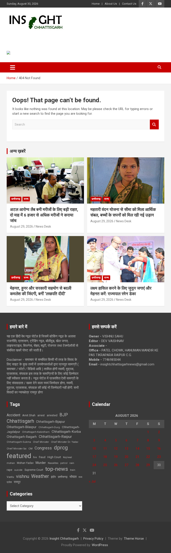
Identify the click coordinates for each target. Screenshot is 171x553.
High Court (54, 457)
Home (96, 3)
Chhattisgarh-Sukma (19, 442)
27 (126, 465)
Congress (43, 448)
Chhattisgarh (20, 421)
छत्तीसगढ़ (15, 198)
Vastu (10, 477)
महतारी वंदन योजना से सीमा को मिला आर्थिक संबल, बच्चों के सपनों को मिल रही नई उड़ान (123, 212)
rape (9, 469)
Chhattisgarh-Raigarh (22, 437)
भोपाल (73, 477)
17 (94, 457)
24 (94, 465)
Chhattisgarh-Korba (66, 432)
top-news (56, 469)
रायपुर (17, 482)
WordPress (100, 545)
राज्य (26, 198)
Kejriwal (67, 457)
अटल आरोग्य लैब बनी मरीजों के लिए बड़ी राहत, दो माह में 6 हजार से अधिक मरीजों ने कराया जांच (44, 215)
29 (148, 465)
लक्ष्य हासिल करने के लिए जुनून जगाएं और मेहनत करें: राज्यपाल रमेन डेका (120, 291)
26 (116, 465)
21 (137, 457)
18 (105, 457)
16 (159, 449)
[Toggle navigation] (12, 67)
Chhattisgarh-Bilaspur (22, 427)
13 (126, 449)
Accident (13, 415)
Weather (40, 476)
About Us (111, 3)
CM (30, 448)
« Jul (92, 481)
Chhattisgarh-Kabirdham (36, 432)
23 (159, 457)
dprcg (61, 448)
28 (137, 465)
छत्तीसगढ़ (62, 477)
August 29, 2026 (21, 226)
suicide (18, 470)
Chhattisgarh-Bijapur (50, 421)
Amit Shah (28, 415)
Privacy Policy (93, 539)
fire (35, 457)
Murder (41, 463)
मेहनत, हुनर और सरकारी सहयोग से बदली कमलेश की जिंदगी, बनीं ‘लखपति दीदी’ (40, 291)
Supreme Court (33, 469)
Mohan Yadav (25, 463)
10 (94, 449)
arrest (41, 415)
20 (126, 457)
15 (148, 449)
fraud (42, 457)
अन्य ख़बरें (18, 151)
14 (137, 449)
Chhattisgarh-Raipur (55, 436)
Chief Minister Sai (16, 448)
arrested (52, 415)
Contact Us (129, 3)
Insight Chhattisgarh (47, 37)
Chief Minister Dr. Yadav (64, 442)
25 (105, 465)
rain (71, 463)
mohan (11, 463)
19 (116, 457)
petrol (63, 463)
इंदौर (53, 477)
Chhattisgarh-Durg (49, 427)
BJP (63, 414)
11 (105, 449)
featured (19, 456)
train (72, 470)
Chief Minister (41, 442)
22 (148, 457)
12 (116, 449)
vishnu (22, 476)
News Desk (43, 226)
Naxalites (53, 463)
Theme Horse (134, 539)
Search (154, 125)
